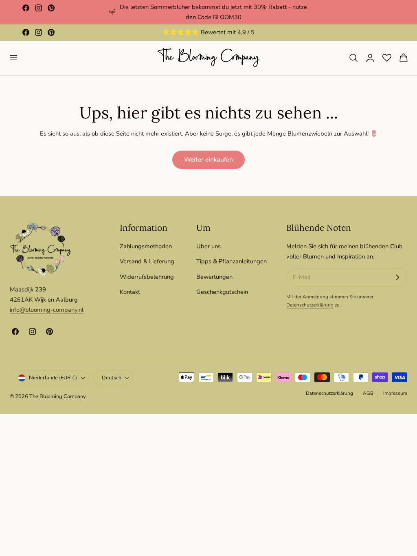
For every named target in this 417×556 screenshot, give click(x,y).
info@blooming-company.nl (46, 310)
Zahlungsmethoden (146, 246)
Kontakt (130, 292)
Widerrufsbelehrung (147, 276)
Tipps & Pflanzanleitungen (231, 261)
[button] (13, 57)
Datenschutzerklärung (310, 305)
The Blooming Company (57, 396)
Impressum (395, 393)
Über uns (208, 246)
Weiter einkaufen (208, 159)
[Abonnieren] (397, 277)
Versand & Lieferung (147, 261)
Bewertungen (214, 276)
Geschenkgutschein (222, 292)
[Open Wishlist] (387, 57)
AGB (368, 393)
